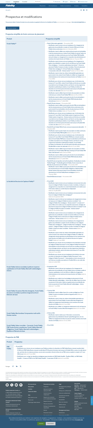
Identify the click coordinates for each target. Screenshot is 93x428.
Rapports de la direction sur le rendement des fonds (50, 398)
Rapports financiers (48, 401)
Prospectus (46, 386)
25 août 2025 (19, 346)
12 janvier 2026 (51, 290)
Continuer (41, 423)
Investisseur (16, 1)
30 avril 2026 (50, 325)
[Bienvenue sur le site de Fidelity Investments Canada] (10, 6)
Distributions (62, 412)
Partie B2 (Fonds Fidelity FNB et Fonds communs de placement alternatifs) (65, 127)
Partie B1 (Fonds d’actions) (53, 103)
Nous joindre (31, 386)
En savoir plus (79, 420)
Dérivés (45, 410)
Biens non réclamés (63, 402)
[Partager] (81, 10)
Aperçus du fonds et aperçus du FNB (48, 389)
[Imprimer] (83, 10)
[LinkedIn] (7, 385)
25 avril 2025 (50, 181)
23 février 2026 (51, 313)
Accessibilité (62, 399)
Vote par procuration (48, 403)
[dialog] (46, 421)
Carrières (30, 389)
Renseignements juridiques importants (65, 387)
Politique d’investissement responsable (49, 407)
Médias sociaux (62, 404)
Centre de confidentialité (64, 393)
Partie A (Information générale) (55, 43)
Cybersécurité (62, 407)
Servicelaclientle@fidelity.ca (79, 22)
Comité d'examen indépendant (48, 394)
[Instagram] (20, 385)
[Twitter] (11, 385)
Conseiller (24, 1)
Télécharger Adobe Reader (34, 402)
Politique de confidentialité (65, 390)
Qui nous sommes (32, 384)
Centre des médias (32, 391)
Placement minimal (11, 28)
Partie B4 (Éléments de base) (54, 176)
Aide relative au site (32, 397)
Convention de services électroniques (64, 396)
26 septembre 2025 (52, 266)
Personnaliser (50, 423)
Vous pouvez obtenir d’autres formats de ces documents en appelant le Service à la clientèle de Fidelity (31, 22)
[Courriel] (86, 10)
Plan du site (30, 400)
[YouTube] (16, 385)
